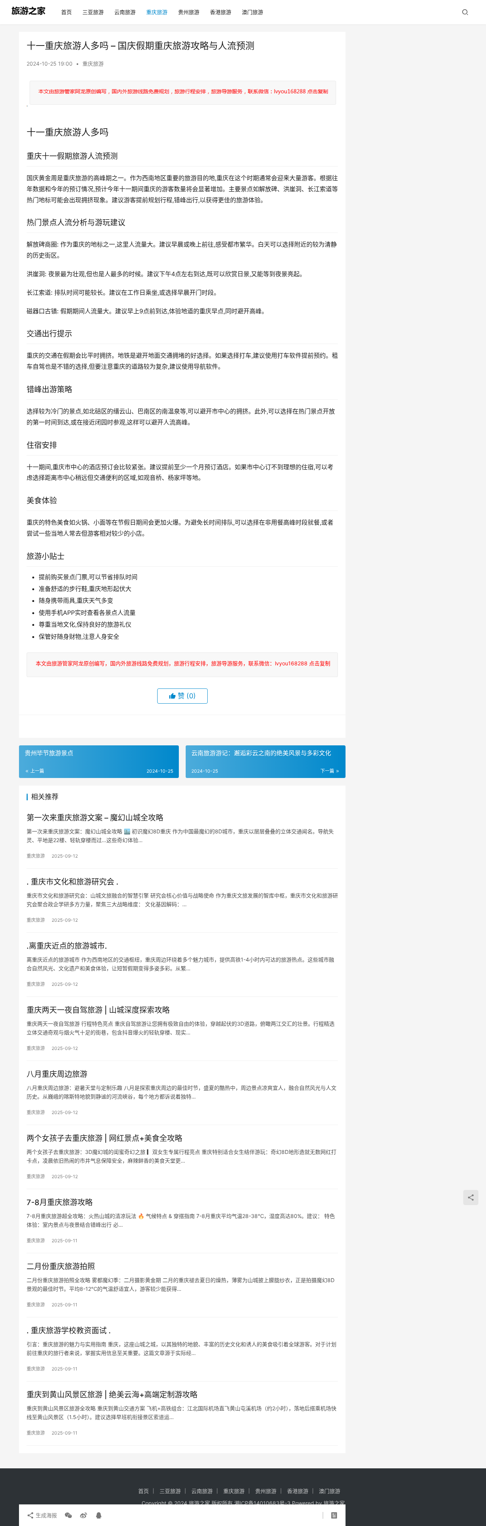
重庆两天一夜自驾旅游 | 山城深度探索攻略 (98, 1010)
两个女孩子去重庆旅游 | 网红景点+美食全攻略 (104, 1138)
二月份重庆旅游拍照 (61, 1266)
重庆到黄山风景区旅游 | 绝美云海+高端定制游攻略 (112, 1394)
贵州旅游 (188, 12)
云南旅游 (125, 12)
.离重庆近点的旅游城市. (67, 946)
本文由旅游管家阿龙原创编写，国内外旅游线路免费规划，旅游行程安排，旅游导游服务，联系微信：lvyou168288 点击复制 (181, 663)
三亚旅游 (93, 12)
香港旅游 (220, 12)
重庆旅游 (156, 12)
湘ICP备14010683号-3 (262, 1503)
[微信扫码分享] (68, 1515)
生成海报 (45, 1515)
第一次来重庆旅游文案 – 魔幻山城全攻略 (95, 817)
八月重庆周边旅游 (57, 1074)
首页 (66, 12)
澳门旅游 (252, 12)
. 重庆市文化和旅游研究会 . (72, 881)
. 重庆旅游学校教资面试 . (69, 1330)
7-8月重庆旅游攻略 (60, 1202)
